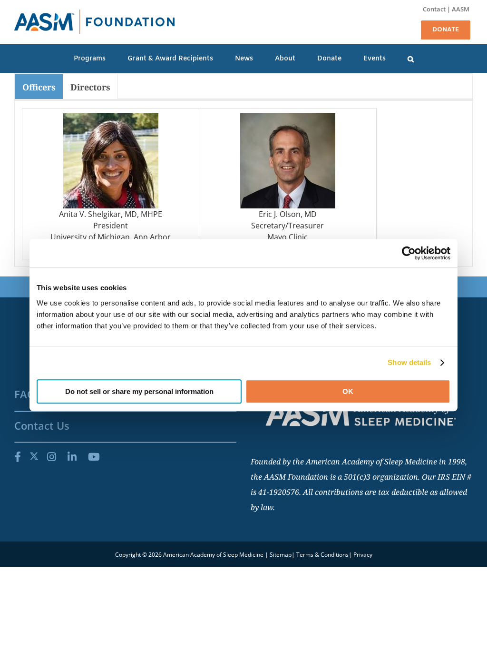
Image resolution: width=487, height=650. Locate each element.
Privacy (362, 555)
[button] (411, 58)
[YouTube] (94, 456)
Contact (434, 9)
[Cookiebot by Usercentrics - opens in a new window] (408, 253)
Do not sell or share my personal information (139, 391)
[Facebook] (17, 456)
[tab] (39, 86)
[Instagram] (51, 456)
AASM (460, 9)
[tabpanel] (243, 184)
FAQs (27, 394)
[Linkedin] (72, 456)
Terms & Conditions (322, 555)
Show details (409, 362)
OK (347, 391)
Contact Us (41, 425)
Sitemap (281, 555)
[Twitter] (34, 456)
